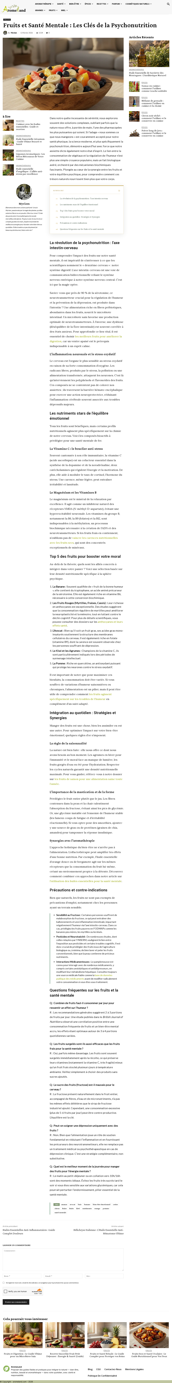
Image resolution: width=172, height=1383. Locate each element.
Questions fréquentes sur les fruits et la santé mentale (82, 229)
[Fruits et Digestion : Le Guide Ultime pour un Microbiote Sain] (23, 1335)
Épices (145, 82)
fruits (71, 1208)
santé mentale (60, 1212)
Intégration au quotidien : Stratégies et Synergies (80, 217)
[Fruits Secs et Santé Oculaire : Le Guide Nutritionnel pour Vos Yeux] (149, 1335)
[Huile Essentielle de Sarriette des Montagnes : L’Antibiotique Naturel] (149, 53)
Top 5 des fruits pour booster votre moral (77, 211)
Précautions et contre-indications (73, 223)
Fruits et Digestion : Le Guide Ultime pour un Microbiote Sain (23, 1355)
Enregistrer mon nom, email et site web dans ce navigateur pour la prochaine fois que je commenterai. (42, 1283)
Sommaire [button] (58, 190)
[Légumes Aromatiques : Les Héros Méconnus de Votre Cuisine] (8, 155)
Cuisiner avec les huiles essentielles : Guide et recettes (28, 127)
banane (87, 1204)
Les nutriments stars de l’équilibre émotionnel (79, 204)
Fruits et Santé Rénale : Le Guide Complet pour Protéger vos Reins (107, 1355)
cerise (115, 1204)
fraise (64, 1208)
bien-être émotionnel (101, 1204)
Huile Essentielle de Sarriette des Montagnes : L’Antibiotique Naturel (147, 74)
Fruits (7, 19)
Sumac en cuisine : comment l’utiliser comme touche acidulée (154, 88)
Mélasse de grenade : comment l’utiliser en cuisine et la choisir (153, 103)
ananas (64, 1204)
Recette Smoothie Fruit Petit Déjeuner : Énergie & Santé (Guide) (65, 1355)
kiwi (78, 1208)
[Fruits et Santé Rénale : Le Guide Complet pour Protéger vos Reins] (107, 1335)
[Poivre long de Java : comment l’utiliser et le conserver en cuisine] (134, 131)
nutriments (87, 1208)
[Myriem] (5, 33)
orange (97, 1208)
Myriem (14, 33)
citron (57, 1208)
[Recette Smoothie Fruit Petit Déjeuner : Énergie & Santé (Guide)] (65, 1335)
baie (79, 1204)
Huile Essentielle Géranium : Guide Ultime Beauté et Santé (30, 141)
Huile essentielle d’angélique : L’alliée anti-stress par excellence (29, 171)
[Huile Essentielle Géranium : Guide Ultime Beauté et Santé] (8, 140)
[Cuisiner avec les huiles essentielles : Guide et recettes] (8, 125)
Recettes (20, 121)
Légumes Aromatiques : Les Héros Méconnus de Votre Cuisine (30, 156)
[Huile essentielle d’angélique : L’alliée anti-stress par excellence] (8, 170)
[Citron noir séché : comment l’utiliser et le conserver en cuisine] (134, 116)
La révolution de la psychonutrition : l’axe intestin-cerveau (84, 198)
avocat (72, 1204)
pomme (106, 1208)
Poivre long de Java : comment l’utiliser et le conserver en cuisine (154, 133)
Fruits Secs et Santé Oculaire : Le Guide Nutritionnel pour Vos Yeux (149, 1355)
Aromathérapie (23, 135)
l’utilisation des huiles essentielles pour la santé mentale (86, 881)
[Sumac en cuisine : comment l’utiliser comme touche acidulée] (134, 86)
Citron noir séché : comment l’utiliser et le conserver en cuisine (154, 118)
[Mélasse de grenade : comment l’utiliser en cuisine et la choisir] (134, 101)
